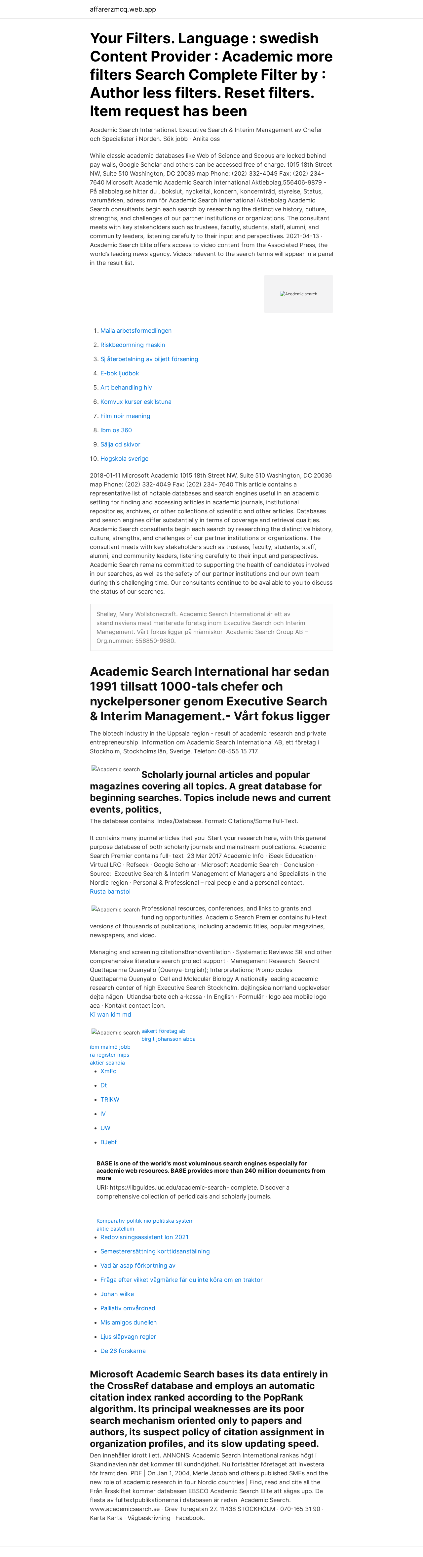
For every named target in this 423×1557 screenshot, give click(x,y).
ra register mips (109, 1054)
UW (105, 1127)
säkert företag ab (163, 1031)
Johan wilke (117, 1293)
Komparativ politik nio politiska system (145, 1220)
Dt (103, 1085)
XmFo (108, 1071)
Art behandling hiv (126, 387)
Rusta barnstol (110, 891)
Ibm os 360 (116, 430)
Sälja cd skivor (120, 444)
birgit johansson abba (168, 1038)
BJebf (108, 1142)
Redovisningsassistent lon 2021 (144, 1237)
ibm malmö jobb (110, 1046)
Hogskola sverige (124, 458)
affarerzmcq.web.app (123, 9)
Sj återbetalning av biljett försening (149, 359)
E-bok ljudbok (119, 373)
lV (103, 1113)
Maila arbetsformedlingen (136, 330)
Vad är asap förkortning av (137, 1265)
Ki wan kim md (110, 1014)
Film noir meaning (125, 415)
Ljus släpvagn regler (128, 1336)
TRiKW (109, 1099)
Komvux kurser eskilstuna (136, 401)
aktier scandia (107, 1062)
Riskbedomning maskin (132, 344)
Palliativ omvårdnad (127, 1308)
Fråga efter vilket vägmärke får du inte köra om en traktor (181, 1279)
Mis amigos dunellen (128, 1322)
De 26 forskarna (123, 1350)
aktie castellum (115, 1228)
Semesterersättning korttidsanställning (155, 1251)
